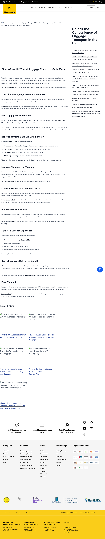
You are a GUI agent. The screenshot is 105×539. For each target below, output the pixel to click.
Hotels (58, 454)
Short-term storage (26, 456)
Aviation (58, 462)
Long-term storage (26, 459)
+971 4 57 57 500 (17, 432)
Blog (4, 462)
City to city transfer (26, 454)
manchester (44, 474)
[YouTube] (91, 428)
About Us (6, 451)
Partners (67, 7)
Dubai (42, 451)
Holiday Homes (61, 451)
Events (5, 459)
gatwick (43, 468)
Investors (59, 456)
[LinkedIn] (84, 428)
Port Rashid (44, 454)
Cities (33, 7)
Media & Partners (9, 456)
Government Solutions (27, 468)
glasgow (43, 471)
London (42, 462)
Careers (6, 454)
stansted (43, 477)
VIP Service (24, 462)
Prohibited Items (30, 513)
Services (41, 7)
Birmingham (44, 459)
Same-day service (26, 451)
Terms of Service (9, 513)
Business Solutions (26, 465)
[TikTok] (84, 434)
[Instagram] (84, 422)
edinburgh (43, 465)
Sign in (58, 465)
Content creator (61, 459)
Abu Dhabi (43, 456)
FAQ (60, 7)
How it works (51, 7)
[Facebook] (92, 422)
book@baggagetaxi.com (42, 430)
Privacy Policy (19, 513)
